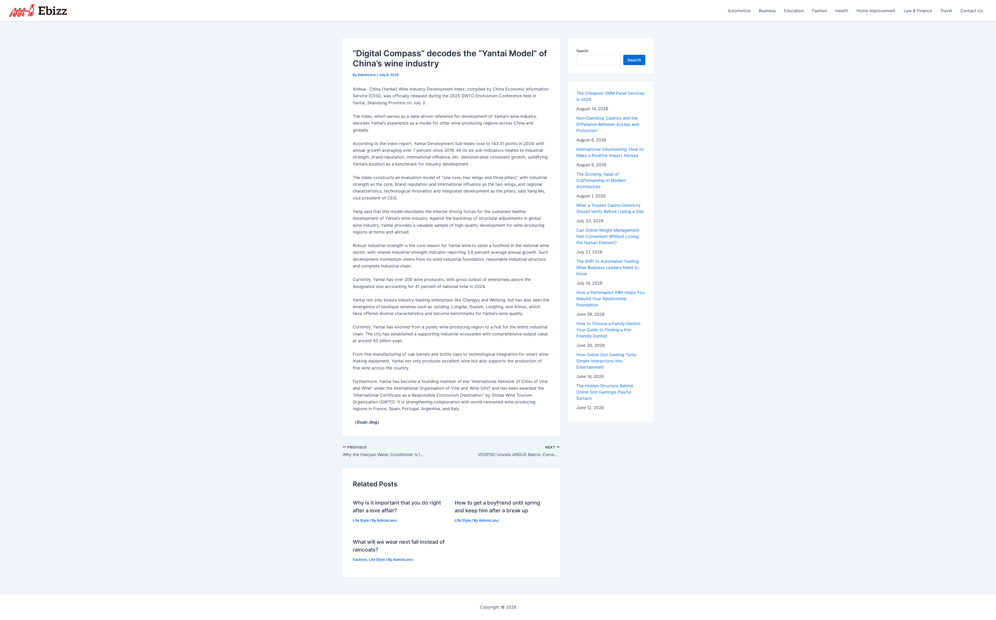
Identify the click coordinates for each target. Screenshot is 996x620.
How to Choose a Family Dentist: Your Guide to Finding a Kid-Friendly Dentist (608, 330)
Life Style (361, 520)
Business (767, 10)
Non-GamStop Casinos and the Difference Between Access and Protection (607, 124)
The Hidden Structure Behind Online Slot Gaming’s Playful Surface (604, 392)
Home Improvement (875, 10)
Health (841, 10)
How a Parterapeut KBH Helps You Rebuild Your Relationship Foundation (610, 298)
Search (582, 51)
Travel (946, 10)
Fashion (819, 10)
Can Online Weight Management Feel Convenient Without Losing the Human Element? (607, 236)
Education (794, 10)
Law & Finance (918, 10)
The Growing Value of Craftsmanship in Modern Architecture (601, 180)
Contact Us (971, 10)
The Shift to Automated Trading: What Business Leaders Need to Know (608, 267)
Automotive (739, 10)
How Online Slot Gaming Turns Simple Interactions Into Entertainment (606, 361)
